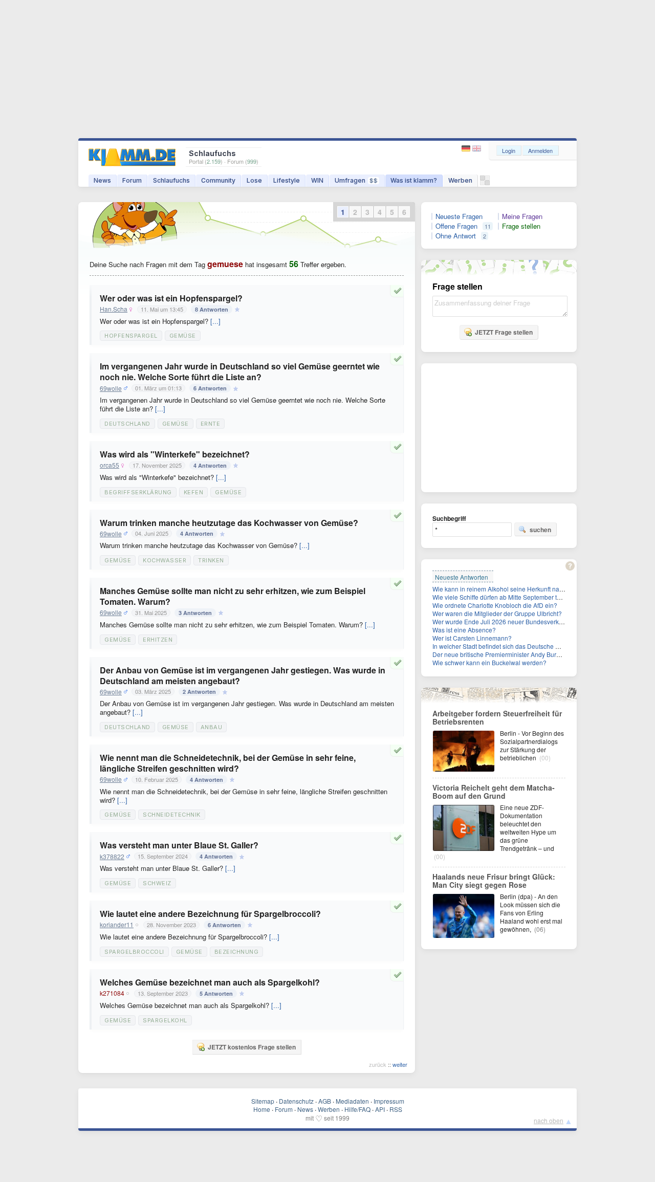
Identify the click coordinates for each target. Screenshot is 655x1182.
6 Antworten (210, 388)
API (380, 1109)
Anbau (212, 727)
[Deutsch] (467, 149)
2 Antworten (199, 691)
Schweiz (157, 883)
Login (508, 150)
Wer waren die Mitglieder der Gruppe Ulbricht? (497, 613)
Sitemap (262, 1101)
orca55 (109, 465)
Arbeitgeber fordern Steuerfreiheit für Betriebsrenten (497, 717)
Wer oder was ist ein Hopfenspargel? (171, 298)
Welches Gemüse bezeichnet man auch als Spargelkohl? (210, 982)
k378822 (112, 856)
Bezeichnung (236, 951)
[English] (476, 149)
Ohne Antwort (455, 236)
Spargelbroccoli (134, 951)
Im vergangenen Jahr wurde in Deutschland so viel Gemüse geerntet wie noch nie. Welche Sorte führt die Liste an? (240, 371)
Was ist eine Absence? (464, 629)
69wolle (111, 388)
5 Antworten (216, 993)
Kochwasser (164, 560)
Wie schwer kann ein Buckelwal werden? (489, 662)
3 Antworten (195, 613)
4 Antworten (210, 465)
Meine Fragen (522, 216)
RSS (395, 1109)
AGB (324, 1101)
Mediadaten (352, 1101)
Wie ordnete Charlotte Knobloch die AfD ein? (494, 605)
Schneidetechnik (172, 814)
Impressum (389, 1101)
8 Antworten (211, 309)
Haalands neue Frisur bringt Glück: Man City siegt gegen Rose (493, 880)
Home (261, 1109)
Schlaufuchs (171, 180)
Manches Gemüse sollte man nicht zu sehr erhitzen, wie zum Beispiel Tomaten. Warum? (232, 596)
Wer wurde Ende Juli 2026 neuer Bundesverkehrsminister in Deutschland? (536, 621)
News (102, 180)
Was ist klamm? (413, 180)
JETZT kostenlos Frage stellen (252, 1047)
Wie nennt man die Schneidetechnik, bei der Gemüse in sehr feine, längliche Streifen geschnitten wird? (228, 763)
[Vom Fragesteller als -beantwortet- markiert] (399, 291)
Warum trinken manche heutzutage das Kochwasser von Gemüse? (229, 523)
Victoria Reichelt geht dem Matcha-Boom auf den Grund (493, 791)
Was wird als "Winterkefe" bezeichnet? (175, 454)
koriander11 (117, 925)
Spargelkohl (165, 1020)
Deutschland (127, 423)
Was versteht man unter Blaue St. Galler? (179, 845)
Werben (460, 180)
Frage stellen (521, 226)
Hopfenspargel (131, 335)
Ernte (211, 423)
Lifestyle (286, 180)
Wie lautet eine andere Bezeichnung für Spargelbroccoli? (210, 914)
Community (218, 180)
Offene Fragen (456, 226)
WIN (317, 180)
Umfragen (356, 180)
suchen (540, 529)
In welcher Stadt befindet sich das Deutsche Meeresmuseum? (518, 646)
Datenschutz (296, 1101)
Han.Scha (113, 309)
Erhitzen (157, 639)
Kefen (194, 492)
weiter (399, 1064)
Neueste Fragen (459, 216)
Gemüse (182, 335)
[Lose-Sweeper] (485, 183)
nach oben (548, 1120)
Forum (132, 180)
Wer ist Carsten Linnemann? (472, 637)
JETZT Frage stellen (504, 332)
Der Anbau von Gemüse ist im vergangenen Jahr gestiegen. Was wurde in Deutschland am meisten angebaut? (242, 675)
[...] (215, 321)
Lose (254, 180)
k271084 (112, 993)
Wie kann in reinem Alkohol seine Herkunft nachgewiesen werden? (525, 588)
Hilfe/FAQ (357, 1109)
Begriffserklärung (138, 492)
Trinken (211, 560)
